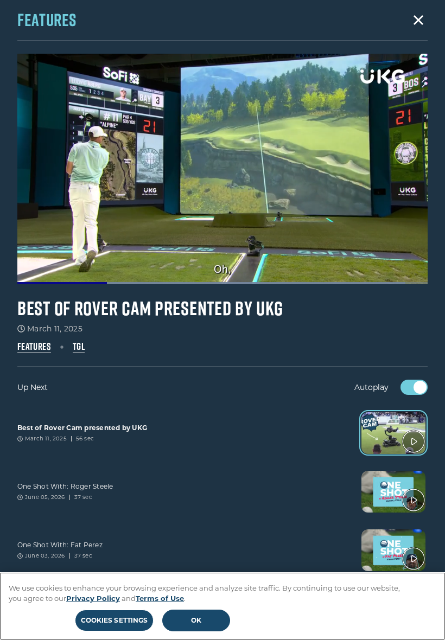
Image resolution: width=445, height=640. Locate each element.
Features (34, 346)
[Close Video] (418, 20)
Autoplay (371, 387)
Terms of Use (160, 598)
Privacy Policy (93, 598)
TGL (79, 346)
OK (196, 620)
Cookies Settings (114, 620)
